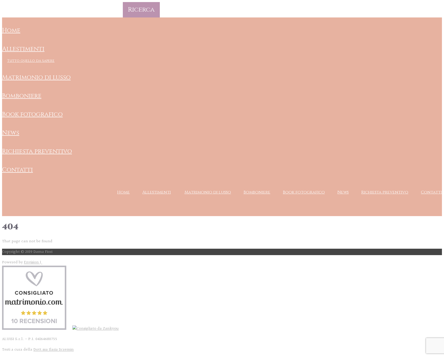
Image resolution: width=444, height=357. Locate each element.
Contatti (17, 170)
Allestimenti (23, 49)
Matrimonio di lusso (36, 77)
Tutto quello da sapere (30, 60)
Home (11, 30)
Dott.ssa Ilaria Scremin (53, 349)
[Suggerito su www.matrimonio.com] (34, 328)
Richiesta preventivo (37, 151)
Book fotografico (32, 114)
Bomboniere (21, 96)
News (10, 133)
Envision (32, 262)
